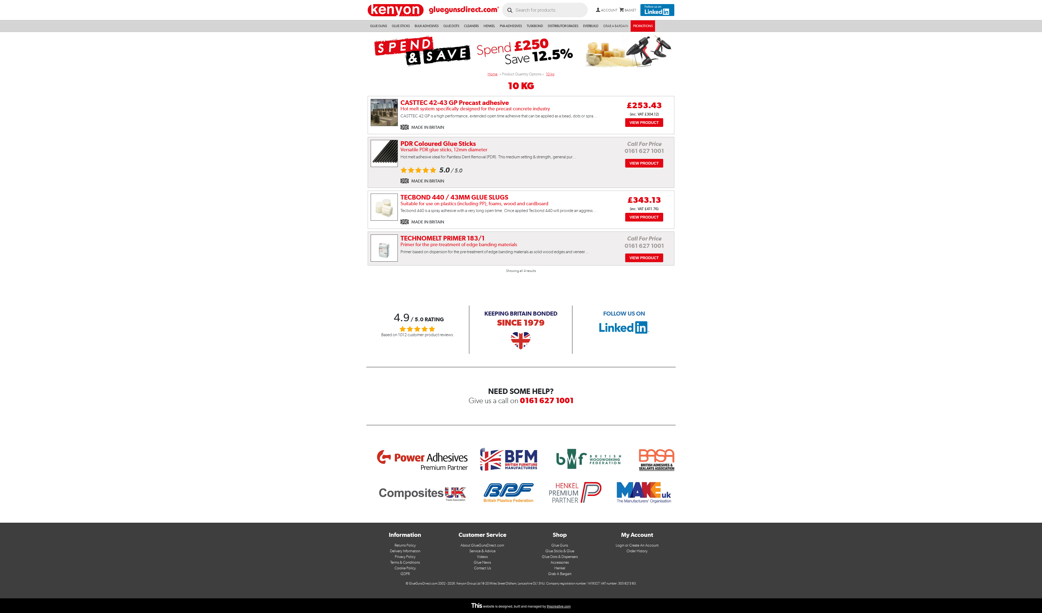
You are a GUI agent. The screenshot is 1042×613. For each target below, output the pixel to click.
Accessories (560, 562)
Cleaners (471, 26)
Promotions (643, 26)
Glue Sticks (401, 26)
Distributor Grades (563, 26)
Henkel (489, 26)
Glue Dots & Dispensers (560, 556)
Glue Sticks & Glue (559, 551)
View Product (644, 122)
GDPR (405, 574)
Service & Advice (482, 551)
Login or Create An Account (637, 545)
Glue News (482, 562)
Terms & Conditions (405, 562)
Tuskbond (535, 26)
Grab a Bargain (615, 26)
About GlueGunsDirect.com (482, 545)
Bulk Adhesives (427, 26)
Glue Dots (451, 26)
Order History (637, 551)
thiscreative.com (559, 606)
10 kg (550, 74)
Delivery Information (405, 551)
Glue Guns (378, 26)
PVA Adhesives (511, 26)
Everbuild (590, 26)
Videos (482, 556)
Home (492, 74)
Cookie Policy (405, 568)
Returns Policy (405, 545)
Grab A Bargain (559, 574)
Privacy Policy (405, 556)
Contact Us (482, 568)
